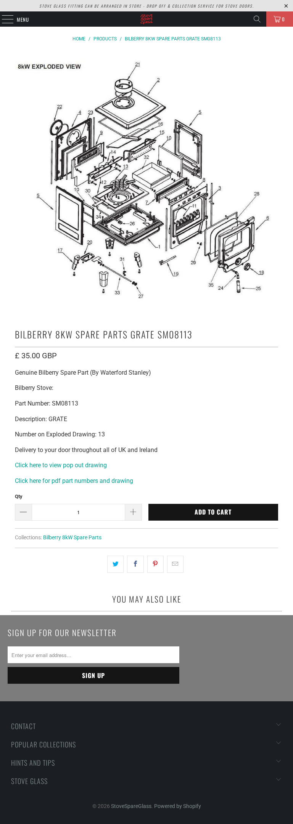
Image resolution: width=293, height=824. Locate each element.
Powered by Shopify (177, 806)
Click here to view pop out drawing (61, 465)
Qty (19, 496)
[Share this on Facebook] (135, 564)
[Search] (257, 19)
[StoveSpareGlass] (146, 19)
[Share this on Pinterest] (155, 564)
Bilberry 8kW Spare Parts (72, 537)
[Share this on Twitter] (115, 564)
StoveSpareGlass (131, 806)
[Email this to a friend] (175, 564)
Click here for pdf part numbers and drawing (74, 480)
